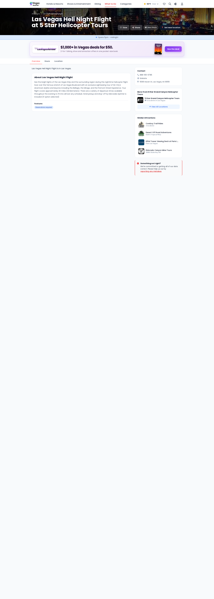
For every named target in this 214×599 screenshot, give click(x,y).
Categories (126, 3)
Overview (36, 61)
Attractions (36, 14)
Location (58, 61)
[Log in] (182, 4)
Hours (47, 61)
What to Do (110, 3)
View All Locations (159, 106)
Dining (98, 3)
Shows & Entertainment (79, 3)
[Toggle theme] (175, 4)
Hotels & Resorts (54, 3)
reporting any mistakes (150, 171)
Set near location (170, 27)
